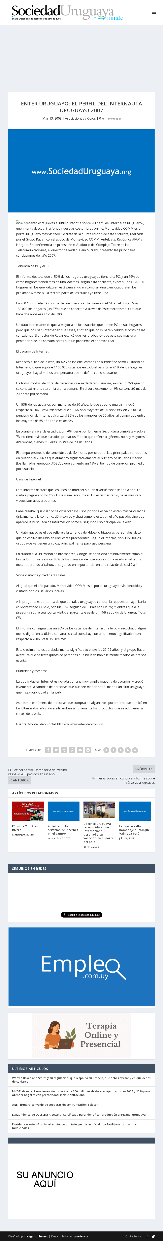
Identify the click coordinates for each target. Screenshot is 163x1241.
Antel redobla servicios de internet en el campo (63, 829)
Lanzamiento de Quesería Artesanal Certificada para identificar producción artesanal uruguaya (79, 1114)
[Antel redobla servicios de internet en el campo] (64, 811)
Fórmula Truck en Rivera (25, 828)
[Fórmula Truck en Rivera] (28, 811)
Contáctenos (133, 1236)
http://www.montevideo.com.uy (80, 724)
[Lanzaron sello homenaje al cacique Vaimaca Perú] (135, 811)
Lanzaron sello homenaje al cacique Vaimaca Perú (134, 829)
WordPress (81, 1236)
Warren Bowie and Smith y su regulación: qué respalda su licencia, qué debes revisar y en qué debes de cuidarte (81, 1079)
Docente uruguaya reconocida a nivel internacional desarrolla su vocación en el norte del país (98, 833)
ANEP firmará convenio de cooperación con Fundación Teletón (55, 1105)
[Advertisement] (81, 54)
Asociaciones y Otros (80, 118)
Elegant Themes (37, 1236)
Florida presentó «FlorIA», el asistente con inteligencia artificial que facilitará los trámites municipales (75, 1126)
